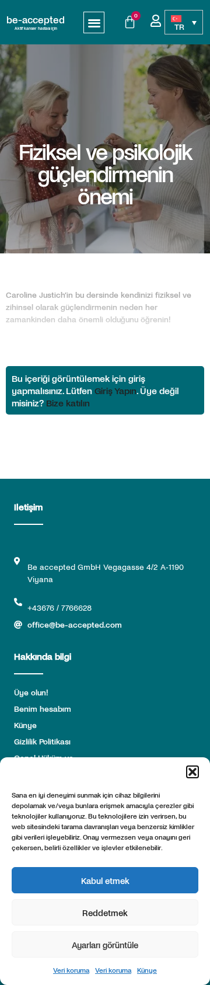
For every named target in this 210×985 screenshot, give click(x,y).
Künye (147, 970)
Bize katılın (68, 402)
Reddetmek (105, 912)
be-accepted (35, 19)
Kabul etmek (105, 880)
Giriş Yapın (115, 390)
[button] (192, 772)
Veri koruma (71, 970)
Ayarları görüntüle (105, 944)
